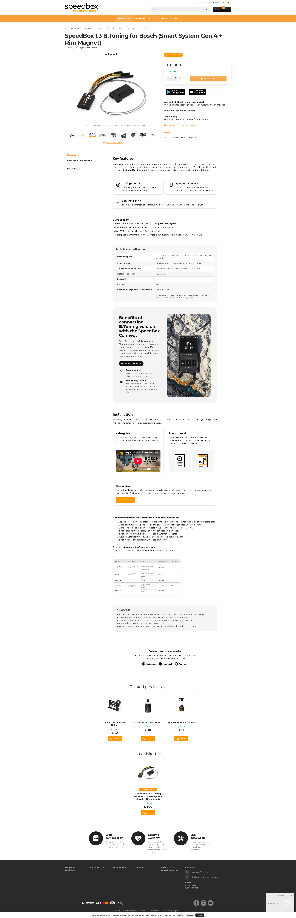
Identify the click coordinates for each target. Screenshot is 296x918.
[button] (228, 9)
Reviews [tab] (73, 169)
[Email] (187, 877)
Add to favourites (114, 143)
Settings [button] (180, 915)
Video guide (123, 433)
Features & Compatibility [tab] (79, 162)
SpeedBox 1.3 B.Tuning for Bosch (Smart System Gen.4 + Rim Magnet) (148, 796)
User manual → (125, 500)
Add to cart (210, 78)
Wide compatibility (114, 836)
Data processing (96, 867)
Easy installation (198, 836)
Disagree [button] (190, 915)
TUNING (88, 29)
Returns (141, 867)
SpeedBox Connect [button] (173, 55)
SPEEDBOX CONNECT (144, 18)
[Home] (81, 7)
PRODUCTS (123, 18)
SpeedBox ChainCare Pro (148, 722)
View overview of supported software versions (185, 125)
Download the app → (131, 363)
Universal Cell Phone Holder (114, 724)
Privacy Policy (119, 867)
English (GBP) (202, 3)
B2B (176, 18)
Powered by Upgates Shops (173, 911)
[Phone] (187, 872)
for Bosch (100, 29)
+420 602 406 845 (199, 872)
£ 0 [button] (222, 9)
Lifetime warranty (154, 836)
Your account (221, 3)
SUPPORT (164, 18)
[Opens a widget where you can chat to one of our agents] (280, 904)
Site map (141, 911)
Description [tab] (73, 155)
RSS (147, 911)
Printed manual (177, 433)
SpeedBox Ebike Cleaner (181, 722)
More (166, 133)
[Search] (207, 9)
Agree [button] (200, 915)
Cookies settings (156, 911)
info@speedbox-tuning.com (204, 877)
